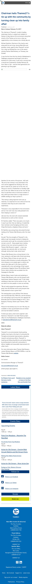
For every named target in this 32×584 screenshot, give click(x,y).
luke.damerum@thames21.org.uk (12, 320)
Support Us (18, 573)
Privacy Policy (20, 582)
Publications (11, 582)
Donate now (15, 499)
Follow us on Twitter (11, 483)
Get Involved (10, 573)
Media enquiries (23, 577)
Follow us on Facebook (11, 477)
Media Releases (12, 375)
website (16, 353)
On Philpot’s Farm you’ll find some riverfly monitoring (8, 380)
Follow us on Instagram (11, 489)
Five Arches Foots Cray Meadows (10, 442)
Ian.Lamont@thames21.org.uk (9, 366)
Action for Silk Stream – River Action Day (15, 463)
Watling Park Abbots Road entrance (11, 456)
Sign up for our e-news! (10, 577)
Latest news (26, 573)
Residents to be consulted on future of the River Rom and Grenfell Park (23, 380)
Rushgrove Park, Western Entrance (11, 467)
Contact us (16, 544)
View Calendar (5, 469)
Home (3, 573)
